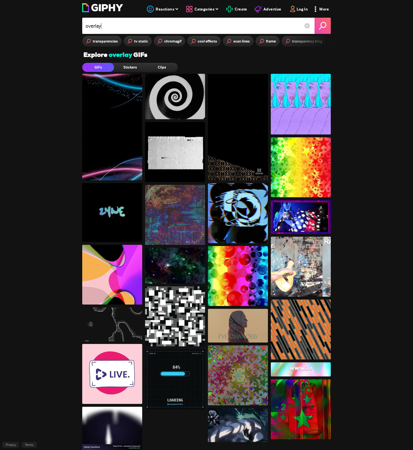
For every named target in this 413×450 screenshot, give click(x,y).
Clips (162, 67)
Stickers (130, 67)
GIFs (98, 67)
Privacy (11, 445)
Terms (29, 445)
